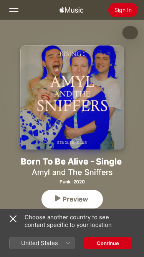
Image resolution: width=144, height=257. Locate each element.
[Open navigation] (13, 10)
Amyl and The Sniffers (72, 172)
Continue (108, 243)
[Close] (13, 218)
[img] (71, 10)
